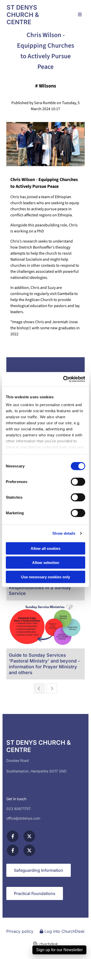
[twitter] (29, 836)
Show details (63, 533)
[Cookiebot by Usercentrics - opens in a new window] (64, 379)
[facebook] (12, 836)
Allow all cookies (45, 548)
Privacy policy (19, 931)
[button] (77, 15)
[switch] (78, 481)
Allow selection (45, 562)
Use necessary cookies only (45, 577)
